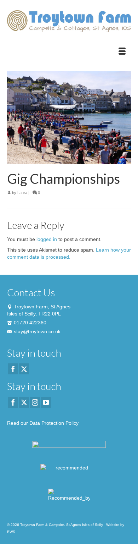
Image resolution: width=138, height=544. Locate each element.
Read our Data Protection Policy (43, 423)
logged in (46, 239)
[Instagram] (35, 402)
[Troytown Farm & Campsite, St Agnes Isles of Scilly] (69, 21)
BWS (11, 532)
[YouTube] (46, 402)
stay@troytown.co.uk (37, 331)
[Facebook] (13, 368)
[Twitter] (24, 368)
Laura (22, 193)
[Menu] (122, 51)
